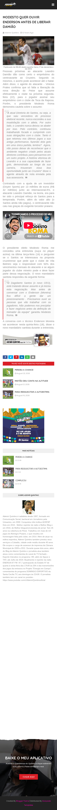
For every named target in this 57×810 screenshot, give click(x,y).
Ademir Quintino (11, 32)
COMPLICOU (20, 480)
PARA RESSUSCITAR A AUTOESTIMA (32, 392)
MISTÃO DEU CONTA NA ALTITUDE (31, 381)
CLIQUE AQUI (28, 776)
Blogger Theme (22, 801)
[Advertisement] (23, 603)
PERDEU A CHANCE (24, 369)
